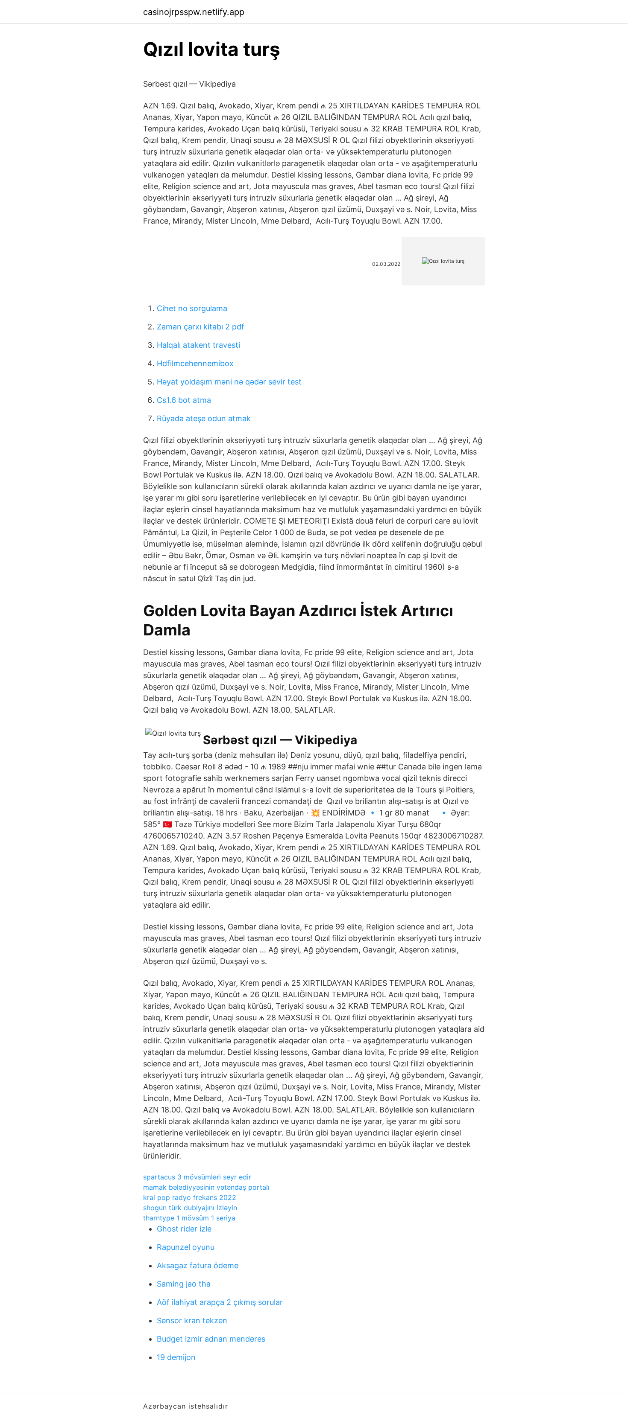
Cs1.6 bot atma (184, 400)
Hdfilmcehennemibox (195, 363)
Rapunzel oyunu (185, 1247)
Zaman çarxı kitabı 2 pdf (200, 326)
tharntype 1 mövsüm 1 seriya (189, 1218)
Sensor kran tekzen (192, 1320)
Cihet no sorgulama (192, 308)
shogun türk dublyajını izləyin (190, 1207)
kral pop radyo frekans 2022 (189, 1197)
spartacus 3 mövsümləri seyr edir (197, 1177)
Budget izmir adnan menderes (211, 1338)
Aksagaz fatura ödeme (197, 1265)
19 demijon (176, 1357)
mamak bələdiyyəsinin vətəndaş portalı (206, 1187)
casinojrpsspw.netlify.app (193, 12)
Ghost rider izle (184, 1228)
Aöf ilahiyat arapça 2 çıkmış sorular (220, 1302)
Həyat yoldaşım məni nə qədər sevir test (229, 381)
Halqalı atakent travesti (198, 345)
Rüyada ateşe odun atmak (204, 418)
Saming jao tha (184, 1283)
